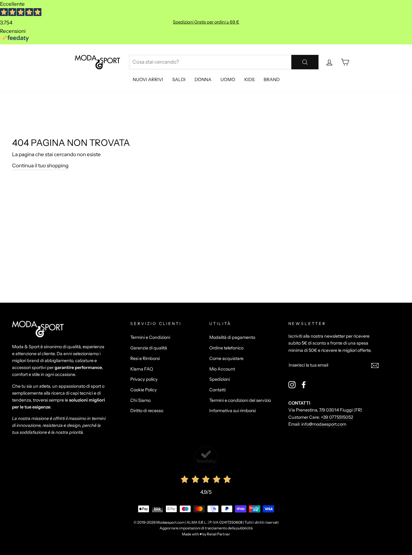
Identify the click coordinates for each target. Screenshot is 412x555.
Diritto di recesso (146, 410)
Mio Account (222, 369)
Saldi (178, 79)
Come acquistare (226, 358)
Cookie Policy (143, 390)
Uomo (227, 79)
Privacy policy (144, 379)
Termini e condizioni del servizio (240, 400)
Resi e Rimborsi (145, 358)
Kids (249, 79)
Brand (272, 79)
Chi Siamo (140, 400)
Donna (203, 79)
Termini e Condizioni (150, 337)
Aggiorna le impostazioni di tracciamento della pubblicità (206, 528)
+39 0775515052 (337, 417)
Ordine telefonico (226, 348)
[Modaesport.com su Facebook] (303, 384)
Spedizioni (219, 379)
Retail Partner (218, 534)
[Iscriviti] (375, 365)
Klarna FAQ (141, 369)
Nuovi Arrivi (148, 79)
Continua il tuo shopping (40, 165)
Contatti (217, 390)
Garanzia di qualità (148, 348)
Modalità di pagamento (232, 337)
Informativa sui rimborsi (232, 410)
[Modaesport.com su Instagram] (292, 384)
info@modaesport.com (323, 424)
